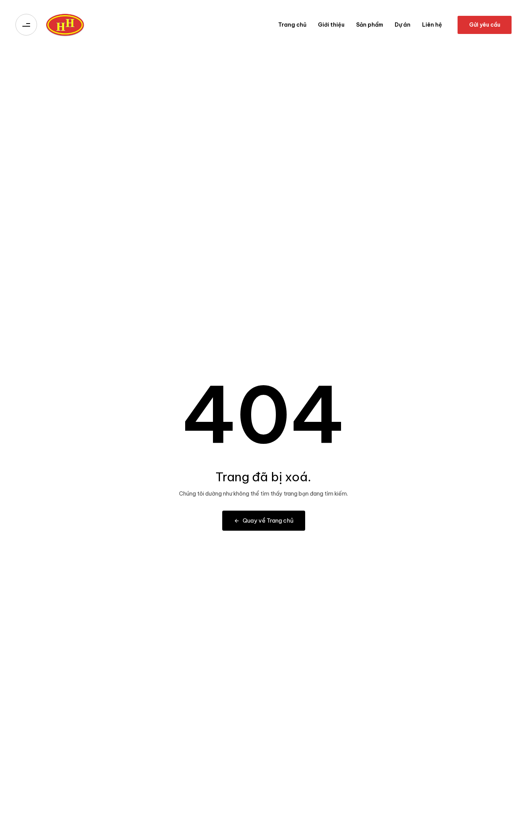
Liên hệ (432, 24)
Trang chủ (292, 24)
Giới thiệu (331, 24)
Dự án (402, 24)
